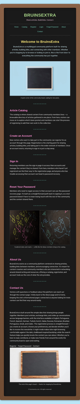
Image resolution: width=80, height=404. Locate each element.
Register (33, 27)
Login (41, 27)
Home (16, 27)
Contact (40, 31)
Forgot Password (52, 27)
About (64, 27)
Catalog (24, 27)
